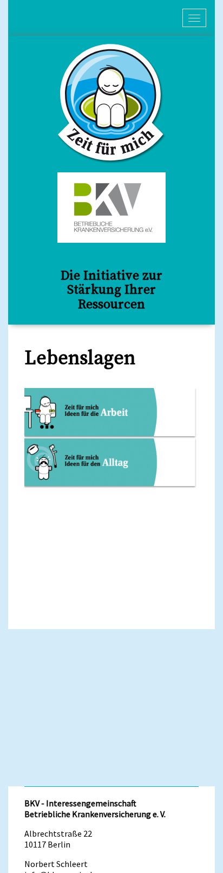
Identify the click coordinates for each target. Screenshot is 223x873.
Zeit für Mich (111, 104)
